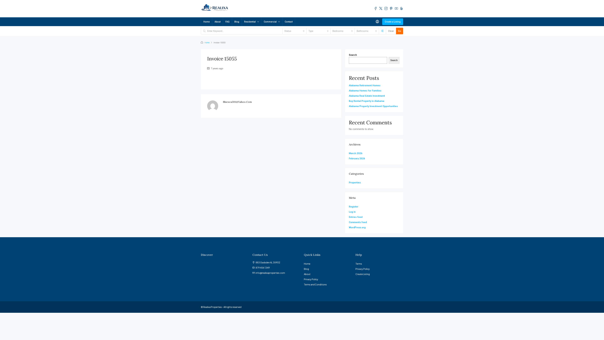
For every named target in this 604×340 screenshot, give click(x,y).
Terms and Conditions (315, 284)
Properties (355, 182)
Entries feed (356, 217)
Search (353, 55)
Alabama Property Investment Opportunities (373, 106)
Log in (352, 211)
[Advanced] (382, 31)
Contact (289, 21)
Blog (236, 21)
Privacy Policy (311, 279)
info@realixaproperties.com (270, 272)
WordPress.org (357, 227)
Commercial (270, 21)
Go (399, 31)
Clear (391, 31)
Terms (358, 263)
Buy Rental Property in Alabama (366, 101)
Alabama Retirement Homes (364, 85)
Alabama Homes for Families (365, 90)
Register (353, 206)
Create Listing (362, 274)
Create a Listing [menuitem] (393, 21)
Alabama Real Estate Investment (367, 95)
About (218, 21)
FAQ (227, 21)
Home (206, 21)
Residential (250, 21)
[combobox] (294, 31)
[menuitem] (377, 21)
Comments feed (358, 222)
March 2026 (355, 153)
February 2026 (357, 158)
